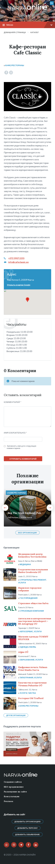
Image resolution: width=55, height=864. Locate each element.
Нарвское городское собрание (30, 589)
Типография (26, 677)
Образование (27, 660)
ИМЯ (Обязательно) (15, 433)
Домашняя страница (15, 32)
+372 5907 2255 (16, 258)
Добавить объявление (27, 834)
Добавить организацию (27, 821)
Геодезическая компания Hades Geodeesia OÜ (33, 571)
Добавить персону (27, 828)
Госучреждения (28, 598)
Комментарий (12, 402)
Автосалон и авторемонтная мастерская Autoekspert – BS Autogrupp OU (34, 621)
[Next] (50, 507)
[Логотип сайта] (27, 10)
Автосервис (26, 631)
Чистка (32, 693)
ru (51, 3)
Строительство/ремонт (33, 580)
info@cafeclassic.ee (18, 262)
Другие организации (15, 715)
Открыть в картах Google (18, 285)
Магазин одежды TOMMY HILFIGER (33, 638)
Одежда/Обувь (28, 647)
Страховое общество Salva (33, 603)
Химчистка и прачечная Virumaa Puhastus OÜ (32, 684)
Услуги (22, 582)
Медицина (25, 564)
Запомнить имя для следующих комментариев (21, 447)
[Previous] (5, 507)
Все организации (27, 533)
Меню (9, 24)
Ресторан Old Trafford (30, 698)
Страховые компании (32, 611)
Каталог (34, 32)
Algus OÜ (23, 652)
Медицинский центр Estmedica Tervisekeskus (32, 555)
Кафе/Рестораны (14, 65)
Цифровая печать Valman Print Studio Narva (32, 668)
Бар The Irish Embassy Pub (24, 512)
